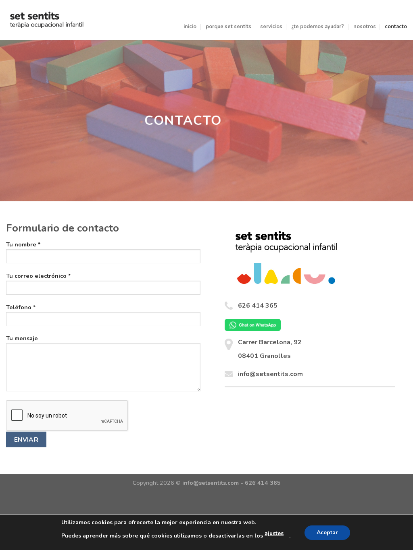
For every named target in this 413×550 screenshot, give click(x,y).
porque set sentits (228, 26)
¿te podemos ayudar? (317, 26)
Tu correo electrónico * (38, 276)
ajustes (274, 533)
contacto (396, 26)
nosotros (364, 26)
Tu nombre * (23, 244)
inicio (190, 26)
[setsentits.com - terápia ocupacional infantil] (47, 19)
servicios (271, 26)
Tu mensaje (22, 338)
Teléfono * (21, 307)
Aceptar (327, 532)
